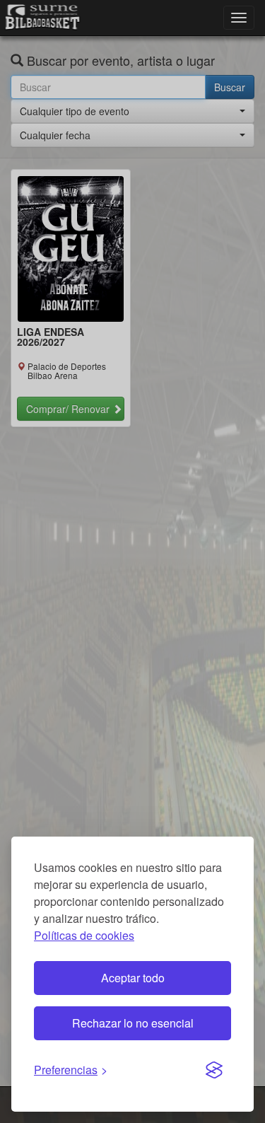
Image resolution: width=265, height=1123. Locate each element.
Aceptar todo (133, 978)
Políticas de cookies (84, 935)
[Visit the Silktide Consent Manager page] (214, 1071)
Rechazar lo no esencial (133, 1023)
